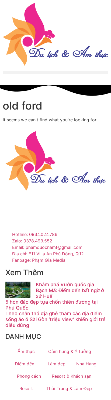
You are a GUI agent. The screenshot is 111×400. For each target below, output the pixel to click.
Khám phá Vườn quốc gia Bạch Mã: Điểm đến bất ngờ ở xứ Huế (70, 290)
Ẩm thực (26, 351)
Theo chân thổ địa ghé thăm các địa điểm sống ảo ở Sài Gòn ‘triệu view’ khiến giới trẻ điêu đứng (55, 319)
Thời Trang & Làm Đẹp (69, 388)
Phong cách (29, 376)
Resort (26, 388)
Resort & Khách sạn (71, 376)
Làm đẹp (56, 363)
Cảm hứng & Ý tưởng (69, 351)
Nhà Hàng (86, 363)
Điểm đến (24, 363)
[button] (55, 72)
